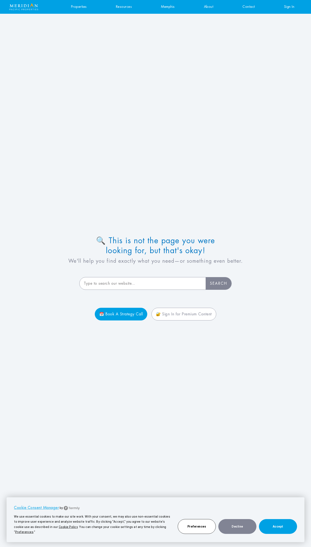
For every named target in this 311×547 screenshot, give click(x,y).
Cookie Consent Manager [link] (36, 508)
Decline (237, 526)
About (208, 6)
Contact (248, 6)
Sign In (289, 6)
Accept (278, 526)
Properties (79, 6)
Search (218, 283)
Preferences (196, 526)
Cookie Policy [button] (68, 527)
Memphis (168, 6)
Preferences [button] (24, 532)
